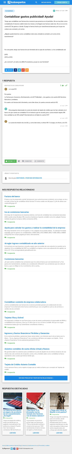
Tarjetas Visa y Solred (13, 318)
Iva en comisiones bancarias (16, 212)
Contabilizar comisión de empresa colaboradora (25, 302)
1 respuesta (10, 206)
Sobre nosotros (10, 445)
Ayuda (16, 445)
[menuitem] (15, 70)
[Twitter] (11, 448)
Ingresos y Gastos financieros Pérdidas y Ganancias (26, 333)
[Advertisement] (26, 43)
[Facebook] (14, 448)
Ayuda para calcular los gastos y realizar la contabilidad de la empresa (34, 228)
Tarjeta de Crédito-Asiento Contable (20, 364)
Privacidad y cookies (44, 445)
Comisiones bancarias (14, 259)
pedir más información (34, 178)
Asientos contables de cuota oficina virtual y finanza (26, 349)
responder (20, 178)
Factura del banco (12, 196)
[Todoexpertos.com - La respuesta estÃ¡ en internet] (16, 2)
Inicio (3, 445)
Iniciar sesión (46, 2)
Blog (20, 445)
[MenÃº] (4, 2)
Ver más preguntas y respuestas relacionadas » (36, 378)
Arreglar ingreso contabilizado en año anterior (24, 243)
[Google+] (17, 448)
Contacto (24, 445)
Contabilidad (9, 11)
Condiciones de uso (33, 445)
